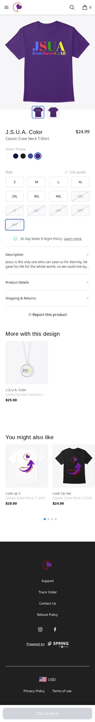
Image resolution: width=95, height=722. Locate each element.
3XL (36, 196)
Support (48, 581)
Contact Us (47, 603)
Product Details (17, 282)
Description (14, 254)
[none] (75, 172)
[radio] (15, 182)
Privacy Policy (34, 691)
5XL (80, 196)
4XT (15, 224)
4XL (58, 196)
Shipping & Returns (21, 298)
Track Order (48, 592)
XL (80, 182)
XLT (36, 210)
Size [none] (9, 172)
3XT (80, 210)
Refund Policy (47, 615)
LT (14, 210)
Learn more (73, 238)
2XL (14, 196)
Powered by (36, 644)
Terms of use (61, 691)
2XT (58, 210)
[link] (27, 362)
